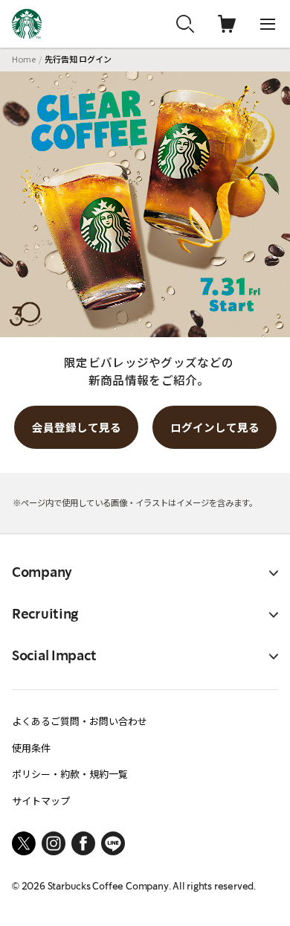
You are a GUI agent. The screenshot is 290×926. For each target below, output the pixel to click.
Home (24, 59)
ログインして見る (215, 427)
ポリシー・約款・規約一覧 (70, 774)
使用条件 (31, 748)
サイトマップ (41, 801)
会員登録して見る (76, 427)
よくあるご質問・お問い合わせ (79, 721)
